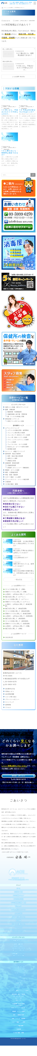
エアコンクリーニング (12, 428)
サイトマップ (9, 702)
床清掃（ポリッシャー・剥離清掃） (18, 467)
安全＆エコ (18, 906)
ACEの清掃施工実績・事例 (18, 902)
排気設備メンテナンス (12, 419)
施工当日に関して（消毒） (14, 628)
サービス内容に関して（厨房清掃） (17, 621)
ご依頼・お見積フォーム (18, 917)
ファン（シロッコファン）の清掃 (18, 439)
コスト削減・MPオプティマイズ (18, 940)
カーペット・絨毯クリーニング (15, 451)
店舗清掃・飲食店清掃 (12, 463)
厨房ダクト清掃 (12, 458)
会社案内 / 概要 (18, 892)
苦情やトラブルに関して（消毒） (16, 592)
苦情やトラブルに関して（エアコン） (18, 602)
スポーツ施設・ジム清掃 (13, 477)
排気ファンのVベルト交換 (15, 421)
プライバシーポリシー (12, 699)
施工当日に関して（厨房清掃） (15, 618)
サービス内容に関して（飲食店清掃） (18, 611)
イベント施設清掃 (18, 1025)
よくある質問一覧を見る (18, 76)
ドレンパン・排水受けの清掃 (18, 968)
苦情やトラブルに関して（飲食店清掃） (18, 613)
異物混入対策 (11, 460)
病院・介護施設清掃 (11, 472)
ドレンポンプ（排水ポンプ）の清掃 (18, 435)
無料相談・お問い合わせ (18, 776)
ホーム (18, 888)
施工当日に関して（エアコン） (15, 597)
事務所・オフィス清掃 (12, 470)
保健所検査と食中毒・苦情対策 (17, 414)
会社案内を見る (10, 688)
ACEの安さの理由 (18, 899)
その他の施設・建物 (11, 484)
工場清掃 (8, 481)
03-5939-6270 (19, 779)
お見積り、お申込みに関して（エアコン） (19, 594)
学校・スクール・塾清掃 (18, 1018)
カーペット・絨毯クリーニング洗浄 (18, 990)
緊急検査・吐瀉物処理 (14, 412)
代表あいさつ (9, 691)
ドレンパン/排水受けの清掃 (16, 432)
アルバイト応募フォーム (18, 924)
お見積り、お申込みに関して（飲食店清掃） (18, 605)
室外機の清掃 (11, 449)
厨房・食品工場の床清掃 (15, 456)
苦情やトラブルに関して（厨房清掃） (18, 623)
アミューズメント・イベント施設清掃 (17, 479)
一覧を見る (18, 579)
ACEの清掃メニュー (18, 895)
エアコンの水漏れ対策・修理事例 (18, 430)
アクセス (8, 707)
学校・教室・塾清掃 (11, 474)
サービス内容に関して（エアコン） (17, 599)
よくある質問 (18, 913)
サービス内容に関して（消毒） (15, 589)
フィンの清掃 (11, 442)
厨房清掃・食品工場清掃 (13, 453)
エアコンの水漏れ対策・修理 (18, 966)
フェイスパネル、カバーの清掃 (17, 444)
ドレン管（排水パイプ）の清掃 (17, 437)
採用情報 (8, 704)
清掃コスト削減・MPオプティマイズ (16, 407)
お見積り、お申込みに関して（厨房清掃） (19, 616)
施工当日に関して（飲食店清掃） (16, 608)
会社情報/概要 (9, 694)
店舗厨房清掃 (11, 465)
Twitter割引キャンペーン (18, 909)
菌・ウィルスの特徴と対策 (15, 416)
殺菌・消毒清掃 (10, 409)
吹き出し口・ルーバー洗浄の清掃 (18, 446)
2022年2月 (9, 637)
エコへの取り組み (11, 696)
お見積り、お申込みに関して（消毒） (18, 626)
